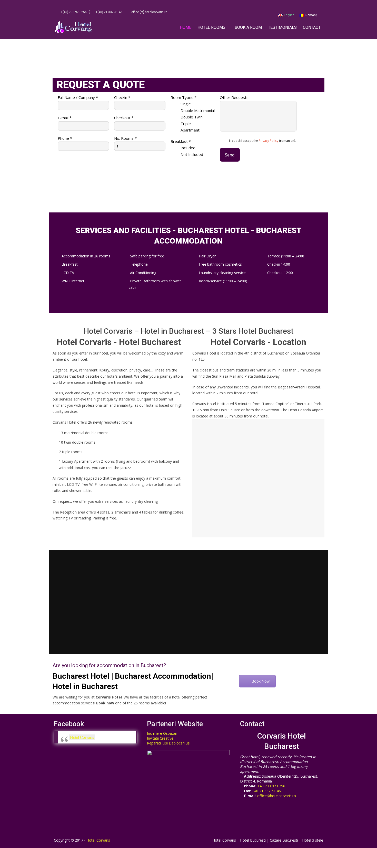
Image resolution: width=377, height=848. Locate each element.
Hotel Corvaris (82, 737)
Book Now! (261, 681)
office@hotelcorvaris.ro (276, 795)
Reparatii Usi (157, 743)
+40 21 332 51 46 (266, 790)
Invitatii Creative (160, 738)
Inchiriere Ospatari (162, 733)
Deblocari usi (179, 743)
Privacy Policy (268, 140)
